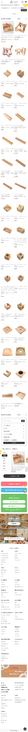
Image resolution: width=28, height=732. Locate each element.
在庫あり (7, 440)
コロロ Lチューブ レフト (20, 289)
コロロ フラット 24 (6, 151)
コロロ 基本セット (18, 37)
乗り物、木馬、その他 (5, 623)
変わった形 (3, 572)
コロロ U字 (4, 384)
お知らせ (3, 708)
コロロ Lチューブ (18, 266)
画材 (16, 602)
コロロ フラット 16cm (7, 127)
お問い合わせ (17, 697)
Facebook (4, 713)
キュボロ (3, 584)
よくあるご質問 (4, 691)
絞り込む (14, 442)
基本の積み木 (3, 570)
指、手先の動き (4, 621)
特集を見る (24, 10)
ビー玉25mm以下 (4, 555)
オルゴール (3, 596)
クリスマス (17, 635)
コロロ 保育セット (18, 403)
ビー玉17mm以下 (4, 553)
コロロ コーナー (5, 218)
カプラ (2, 574)
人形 (2, 604)
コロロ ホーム (5, 340)
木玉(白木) (3, 559)
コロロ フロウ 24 (5, 196)
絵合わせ (16, 557)
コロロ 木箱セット (5, 61)
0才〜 (4, 458)
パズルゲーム (17, 559)
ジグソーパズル (18, 553)
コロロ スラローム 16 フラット (20, 128)
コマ (16, 614)
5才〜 (4, 466)
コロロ (2, 582)
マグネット (3, 631)
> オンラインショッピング (7, 4)
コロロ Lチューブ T (19, 316)
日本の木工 (3, 641)
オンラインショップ (19, 682)
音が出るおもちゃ (4, 592)
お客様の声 (3, 703)
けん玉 (16, 617)
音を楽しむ (3, 590)
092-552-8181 (14, 502)
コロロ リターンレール (6, 406)
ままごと (16, 582)
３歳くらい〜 (17, 570)
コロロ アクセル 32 (19, 196)
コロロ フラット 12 (19, 105)
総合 (5, 455)
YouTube (4, 720)
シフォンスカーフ (19, 639)
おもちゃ (3, 697)
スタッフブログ (4, 705)
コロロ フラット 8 (6, 105)
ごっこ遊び (17, 580)
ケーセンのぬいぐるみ (5, 609)
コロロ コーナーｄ (19, 218)
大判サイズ (17, 643)
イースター (17, 633)
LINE (3, 722)
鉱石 (2, 564)
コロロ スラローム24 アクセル (20, 173)
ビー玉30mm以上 (4, 557)
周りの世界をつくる (19, 586)
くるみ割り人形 (4, 643)
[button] (2, 2)
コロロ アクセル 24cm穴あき (7, 173)
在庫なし (15, 440)
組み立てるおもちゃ (19, 590)
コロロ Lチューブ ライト (7, 293)
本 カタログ (17, 606)
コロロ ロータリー (19, 340)
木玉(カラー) (3, 562)
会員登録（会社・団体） (20, 689)
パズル (16, 551)
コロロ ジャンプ (18, 384)
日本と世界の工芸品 (5, 639)
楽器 (2, 594)
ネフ (2, 576)
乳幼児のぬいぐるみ (5, 606)
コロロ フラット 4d (19, 83)
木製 (16, 592)
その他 (2, 660)
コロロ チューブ (5, 266)
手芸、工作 (17, 604)
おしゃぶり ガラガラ (5, 614)
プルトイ (3, 617)
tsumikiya (14, 730)
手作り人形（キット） (5, 602)
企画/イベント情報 (5, 689)
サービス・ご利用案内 (19, 685)
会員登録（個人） (18, 687)
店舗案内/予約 (4, 687)
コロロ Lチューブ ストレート (7, 317)
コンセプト (3, 685)
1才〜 (4, 460)
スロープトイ (3, 619)
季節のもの (17, 627)
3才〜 (4, 463)
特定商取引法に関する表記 (20, 699)
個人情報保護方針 (18, 702)
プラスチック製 (18, 594)
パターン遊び (4, 627)
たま (2, 551)
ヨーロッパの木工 (4, 648)
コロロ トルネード (6, 362)
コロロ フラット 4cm (7, 83)
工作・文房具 (18, 600)
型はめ (16, 555)
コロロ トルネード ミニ (20, 362)
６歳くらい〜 (17, 572)
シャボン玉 (3, 656)
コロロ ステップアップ (6, 39)
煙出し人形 (3, 645)
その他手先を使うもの (19, 619)
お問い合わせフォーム (14, 506)
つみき (2, 567)
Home (2, 4)
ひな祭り (16, 629)
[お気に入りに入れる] (12, 42)
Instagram (4, 716)
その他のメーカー (4, 586)
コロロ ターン (5, 240)
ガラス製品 (3, 650)
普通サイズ (17, 641)
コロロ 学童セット (18, 61)
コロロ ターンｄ (18, 244)
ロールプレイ (17, 584)
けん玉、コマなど (19, 612)
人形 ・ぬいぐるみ (5, 600)
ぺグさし (3, 633)
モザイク (3, 629)
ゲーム (16, 567)
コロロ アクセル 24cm (20, 151)
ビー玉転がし (4, 580)
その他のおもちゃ (5, 653)
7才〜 (4, 468)
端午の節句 (17, 631)
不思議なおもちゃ (4, 658)
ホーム (2, 683)
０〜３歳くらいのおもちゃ (7, 612)
